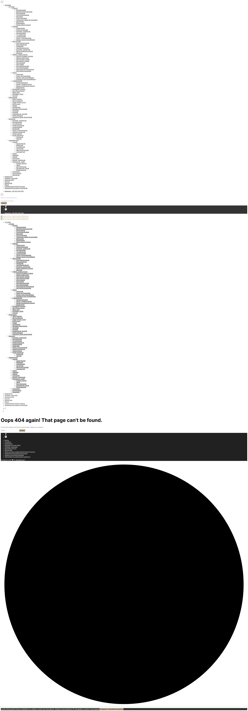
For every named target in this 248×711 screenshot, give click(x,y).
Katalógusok (8, 176)
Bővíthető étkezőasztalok (24, 12)
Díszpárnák (16, 175)
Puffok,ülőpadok (17, 115)
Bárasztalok (20, 21)
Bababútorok (20, 87)
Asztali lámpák (20, 143)
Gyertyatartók (16, 173)
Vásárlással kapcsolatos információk (16, 188)
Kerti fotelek (20, 64)
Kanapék (15, 112)
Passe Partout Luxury (19, 102)
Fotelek (14, 106)
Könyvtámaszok (21, 167)
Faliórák (14, 157)
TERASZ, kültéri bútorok (20, 54)
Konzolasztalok (21, 33)
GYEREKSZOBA (17, 81)
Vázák (18, 165)
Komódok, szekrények (23, 31)
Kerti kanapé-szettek (23, 59)
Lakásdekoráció (14, 140)
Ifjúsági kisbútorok (22, 82)
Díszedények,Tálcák (22, 168)
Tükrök (14, 153)
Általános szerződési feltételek (14, 455)
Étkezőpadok (20, 23)
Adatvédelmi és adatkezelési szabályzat (17, 457)
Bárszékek (19, 16)
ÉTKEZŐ (15, 8)
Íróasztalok (19, 74)
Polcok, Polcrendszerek (23, 38)
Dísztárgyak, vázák (18, 162)
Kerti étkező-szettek (22, 61)
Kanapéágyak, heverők (19, 114)
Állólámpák (19, 145)
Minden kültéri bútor (22, 58)
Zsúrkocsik (19, 137)
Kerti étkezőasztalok (22, 66)
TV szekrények (21, 35)
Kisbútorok (12, 119)
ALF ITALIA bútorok (18, 91)
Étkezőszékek (20, 13)
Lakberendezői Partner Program (15, 186)
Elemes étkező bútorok (23, 25)
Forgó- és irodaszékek (23, 76)
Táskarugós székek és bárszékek (26, 20)
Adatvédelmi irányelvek (115, 709)
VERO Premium (17, 99)
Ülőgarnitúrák (20, 28)
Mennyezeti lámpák (22, 150)
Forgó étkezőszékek (22, 15)
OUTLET (15, 96)
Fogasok (19, 139)
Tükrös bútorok (17, 134)
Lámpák (15, 142)
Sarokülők (15, 110)
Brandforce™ (20, 460)
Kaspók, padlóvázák (18, 160)
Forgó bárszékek (21, 18)
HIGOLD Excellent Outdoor (24, 56)
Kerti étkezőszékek (22, 68)
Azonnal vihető (9, 180)
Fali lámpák (19, 148)
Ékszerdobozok (21, 170)
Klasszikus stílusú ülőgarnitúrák (22, 117)
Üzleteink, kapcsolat (11, 178)
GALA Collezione (17, 101)
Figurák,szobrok (21, 163)
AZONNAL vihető (17, 94)
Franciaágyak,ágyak (22, 43)
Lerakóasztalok (21, 36)
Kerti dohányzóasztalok (23, 71)
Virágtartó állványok (18, 132)
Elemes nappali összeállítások (25, 40)
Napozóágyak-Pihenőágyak (25, 69)
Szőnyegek (16, 158)
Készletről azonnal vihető (12, 445)
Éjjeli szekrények (21, 44)
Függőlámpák (20, 147)
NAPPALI (15, 26)
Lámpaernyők (20, 152)
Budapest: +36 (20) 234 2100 (14, 191)
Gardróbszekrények (22, 48)
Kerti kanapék (20, 63)
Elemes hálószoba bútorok (24, 51)
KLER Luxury (16, 104)
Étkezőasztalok (21, 10)
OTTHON (11, 7)
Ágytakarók (16, 171)
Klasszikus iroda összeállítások (26, 79)
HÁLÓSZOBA (16, 41)
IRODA (14, 73)
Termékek (8, 5)
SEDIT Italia (16, 92)
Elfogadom (103, 709)
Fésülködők (19, 46)
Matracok (19, 53)
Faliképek (15, 155)
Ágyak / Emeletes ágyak (24, 84)
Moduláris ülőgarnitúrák (19, 109)
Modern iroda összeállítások (25, 77)
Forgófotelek (16, 107)
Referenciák (8, 183)
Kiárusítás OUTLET (10, 448)
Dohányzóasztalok (22, 30)
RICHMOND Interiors (18, 89)
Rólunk (7, 185)
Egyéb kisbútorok (18, 135)
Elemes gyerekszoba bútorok (25, 86)
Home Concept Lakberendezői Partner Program (20, 452)
